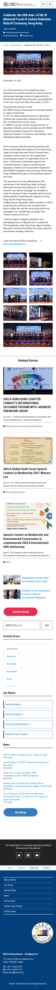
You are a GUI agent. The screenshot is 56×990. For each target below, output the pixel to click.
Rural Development (13, 714)
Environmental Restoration (17, 724)
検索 (47, 625)
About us (22, 868)
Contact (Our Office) (13, 906)
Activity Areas (10, 890)
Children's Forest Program (16, 734)
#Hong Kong (27, 36)
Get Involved (21, 612)
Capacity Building (28, 426)
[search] (43, 4)
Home (9, 868)
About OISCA (10, 880)
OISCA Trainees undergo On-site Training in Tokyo (25, 755)
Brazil (9, 679)
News (15, 36)
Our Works (8, 885)
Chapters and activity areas (34, 867)
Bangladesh (12, 671)
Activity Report (11, 32)
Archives (20, 812)
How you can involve (46, 867)
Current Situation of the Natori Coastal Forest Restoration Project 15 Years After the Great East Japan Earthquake (25, 797)
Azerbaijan (11, 664)
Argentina (11, 656)
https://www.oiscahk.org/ (14, 244)
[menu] (50, 4)
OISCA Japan (10, 911)
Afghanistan (12, 649)
